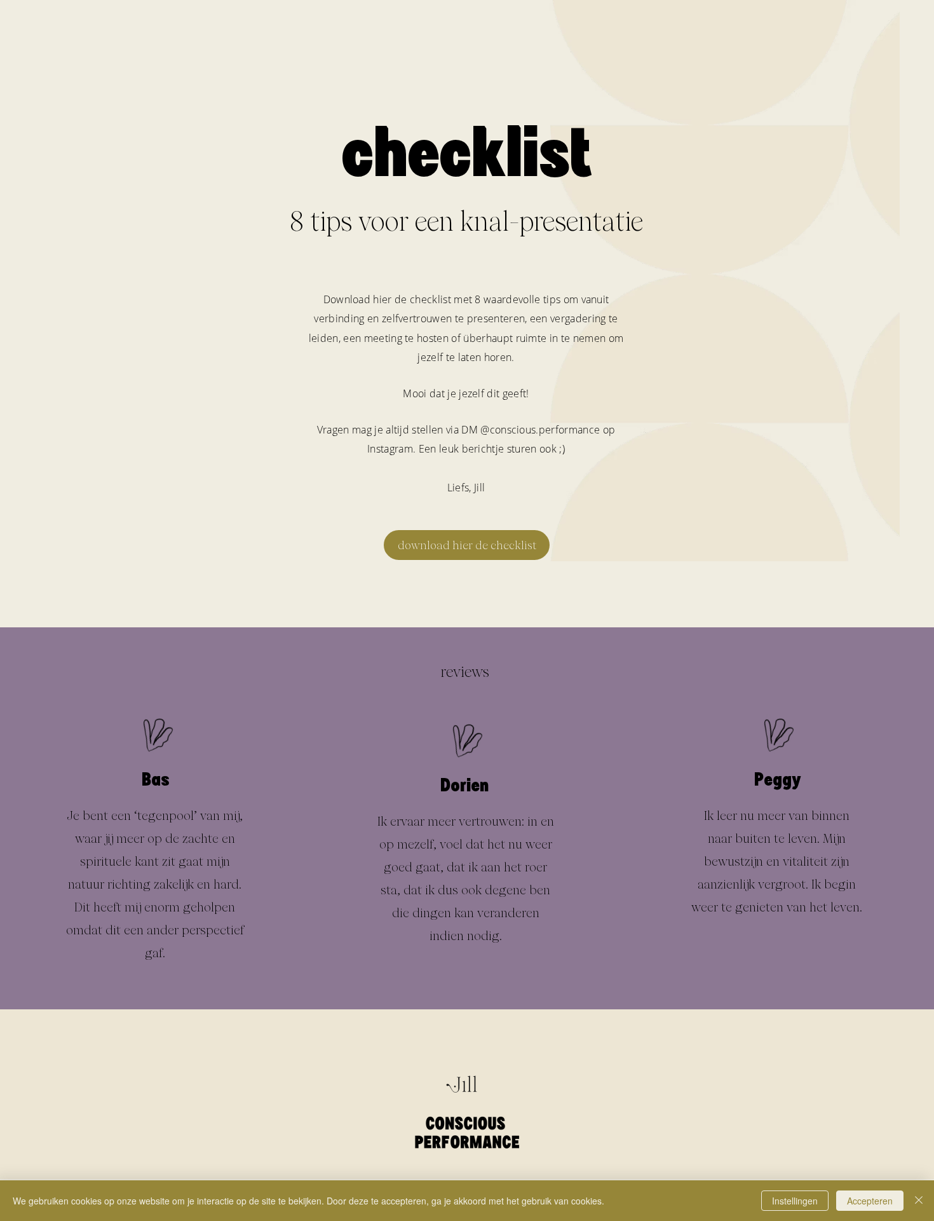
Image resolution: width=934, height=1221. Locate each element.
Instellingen (795, 1200)
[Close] (918, 1200)
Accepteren (870, 1200)
